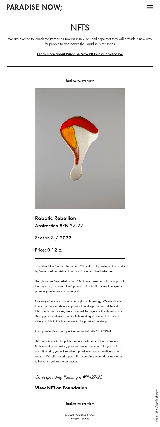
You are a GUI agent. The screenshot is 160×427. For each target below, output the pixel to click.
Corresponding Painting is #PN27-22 (68, 377)
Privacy (75, 418)
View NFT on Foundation (61, 388)
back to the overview (80, 81)
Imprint (85, 418)
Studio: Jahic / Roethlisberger (156, 406)
